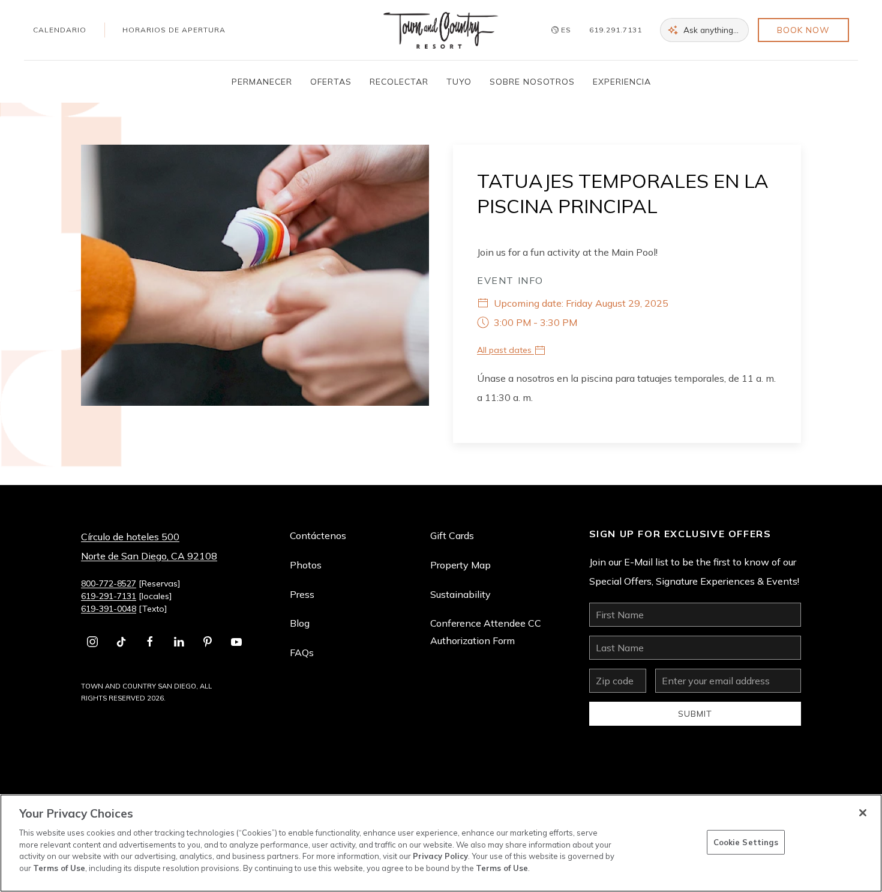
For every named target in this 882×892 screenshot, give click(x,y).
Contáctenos (318, 535)
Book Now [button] (803, 30)
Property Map (460, 565)
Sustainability (460, 594)
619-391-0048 (108, 608)
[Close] (863, 813)
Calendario (59, 29)
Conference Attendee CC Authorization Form (485, 631)
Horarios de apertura (174, 29)
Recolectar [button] (399, 81)
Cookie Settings (746, 841)
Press (302, 594)
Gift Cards (452, 535)
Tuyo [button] (459, 81)
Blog (300, 623)
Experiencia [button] (622, 81)
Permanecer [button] (262, 81)
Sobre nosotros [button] (532, 81)
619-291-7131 (108, 596)
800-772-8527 (108, 583)
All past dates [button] (505, 350)
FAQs (302, 652)
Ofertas (331, 81)
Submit (695, 713)
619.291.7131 (615, 29)
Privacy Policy (440, 856)
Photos (306, 565)
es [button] (566, 29)
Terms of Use (59, 868)
